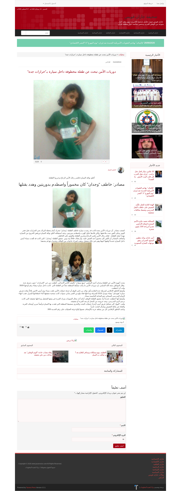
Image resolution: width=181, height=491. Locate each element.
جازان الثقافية (110, 33)
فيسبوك (100, 330)
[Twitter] (23, 3)
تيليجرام (119, 330)
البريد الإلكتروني (118, 435)
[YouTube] (35, 3)
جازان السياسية (83, 33)
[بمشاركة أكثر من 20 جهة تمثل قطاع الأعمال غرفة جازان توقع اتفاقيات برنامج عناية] (147, 71)
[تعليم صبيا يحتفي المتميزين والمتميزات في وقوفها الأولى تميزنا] (147, 96)
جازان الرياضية (153, 33)
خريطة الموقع (148, 3)
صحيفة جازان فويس (140, 16)
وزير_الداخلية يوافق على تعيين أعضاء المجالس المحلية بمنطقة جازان (149, 153)
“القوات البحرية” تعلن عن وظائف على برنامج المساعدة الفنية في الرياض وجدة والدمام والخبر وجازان (147, 128)
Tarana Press (31, 487)
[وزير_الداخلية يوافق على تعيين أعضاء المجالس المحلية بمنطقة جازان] (147, 146)
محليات (121, 55)
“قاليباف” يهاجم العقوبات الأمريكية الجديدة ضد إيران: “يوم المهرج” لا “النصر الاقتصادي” (107, 43)
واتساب (89, 330)
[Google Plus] (31, 3)
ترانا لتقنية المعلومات (147, 487)
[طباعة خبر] (100, 162)
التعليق (122, 397)
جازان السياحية (97, 33)
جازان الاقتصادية (124, 33)
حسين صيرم (112, 170)
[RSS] (18, 3)
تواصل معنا (160, 3)
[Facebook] (27, 3)
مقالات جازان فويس (156, 475)
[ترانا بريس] (136, 487)
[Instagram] (39, 3)
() (20, 326)
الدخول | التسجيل (50, 3)
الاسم (122, 425)
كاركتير (161, 477)
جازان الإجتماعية (139, 33)
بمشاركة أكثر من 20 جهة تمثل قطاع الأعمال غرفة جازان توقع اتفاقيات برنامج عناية (147, 77)
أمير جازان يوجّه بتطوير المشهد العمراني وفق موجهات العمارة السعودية (144, 240)
